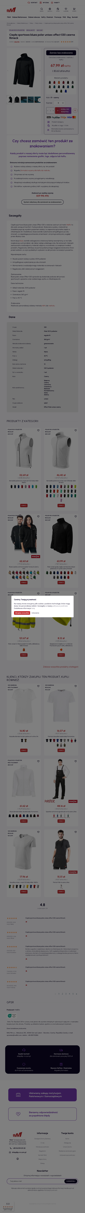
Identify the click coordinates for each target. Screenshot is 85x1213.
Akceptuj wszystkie (22, 613)
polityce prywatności (60, 606)
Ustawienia (35, 613)
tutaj (33, 608)
